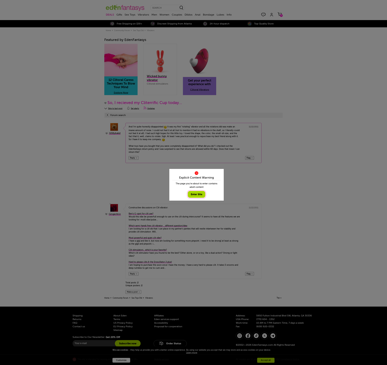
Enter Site (196, 194)
